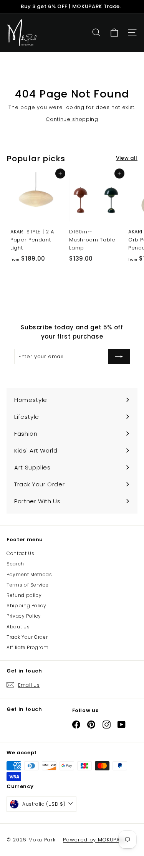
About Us (18, 626)
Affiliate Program (28, 647)
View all (126, 158)
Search (15, 563)
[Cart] (114, 33)
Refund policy (24, 595)
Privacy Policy (24, 616)
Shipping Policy (26, 605)
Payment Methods (29, 574)
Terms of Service (27, 585)
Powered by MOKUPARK (94, 839)
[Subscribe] (119, 356)
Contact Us (21, 553)
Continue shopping (72, 119)
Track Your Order (27, 637)
